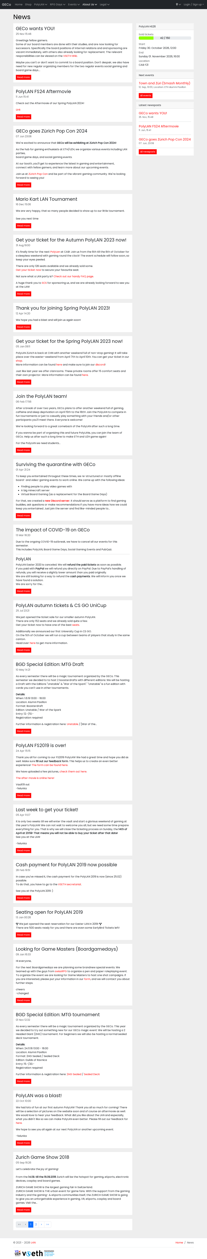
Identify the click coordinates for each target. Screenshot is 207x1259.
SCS (44, 283)
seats (75, 625)
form (87, 979)
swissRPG (61, 971)
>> (47, 1224)
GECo (6, 4)
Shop (28, 4)
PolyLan (55, 252)
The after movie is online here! (35, 778)
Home (18, 4)
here (59, 364)
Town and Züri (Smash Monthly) (164, 83)
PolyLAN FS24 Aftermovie (159, 126)
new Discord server (57, 501)
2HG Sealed (74, 1074)
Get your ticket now (28, 270)
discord (100, 364)
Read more (23, 77)
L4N (33, 1242)
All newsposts (147, 151)
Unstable (72, 724)
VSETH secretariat (69, 884)
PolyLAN (39, 4)
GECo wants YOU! (153, 113)
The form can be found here (50, 765)
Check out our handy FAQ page (73, 276)
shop (19, 361)
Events (72, 4)
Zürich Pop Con (38, 174)
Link (18, 110)
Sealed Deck (92, 1074)
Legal (103, 4)
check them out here (73, 771)
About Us (88, 4)
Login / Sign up (193, 4)
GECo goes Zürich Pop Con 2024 (165, 139)
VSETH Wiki (70, 56)
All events (145, 95)
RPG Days (56, 4)
